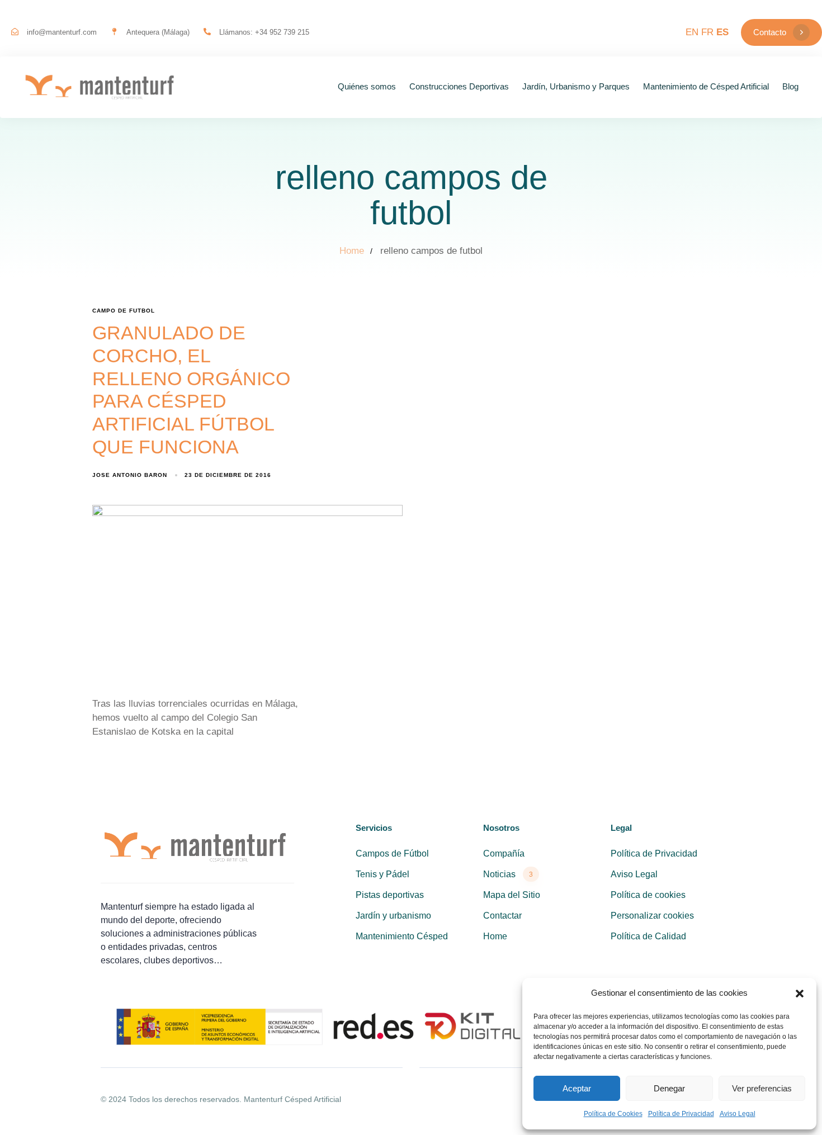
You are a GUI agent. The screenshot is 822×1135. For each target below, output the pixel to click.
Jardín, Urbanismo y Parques (576, 86)
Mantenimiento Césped (402, 936)
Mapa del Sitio (511, 895)
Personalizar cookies (652, 915)
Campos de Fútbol (392, 853)
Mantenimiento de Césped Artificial (706, 86)
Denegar (669, 1088)
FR (707, 32)
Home (495, 936)
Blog (790, 86)
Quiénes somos (367, 86)
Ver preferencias (762, 1088)
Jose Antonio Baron (129, 475)
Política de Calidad (648, 936)
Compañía (504, 853)
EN (692, 32)
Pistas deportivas (390, 895)
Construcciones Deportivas (459, 86)
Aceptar (577, 1088)
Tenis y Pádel (382, 874)
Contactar (502, 915)
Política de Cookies (613, 1114)
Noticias (508, 874)
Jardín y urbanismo (393, 915)
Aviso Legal (737, 1114)
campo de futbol (123, 311)
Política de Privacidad (681, 1114)
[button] (799, 993)
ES (722, 32)
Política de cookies (648, 895)
